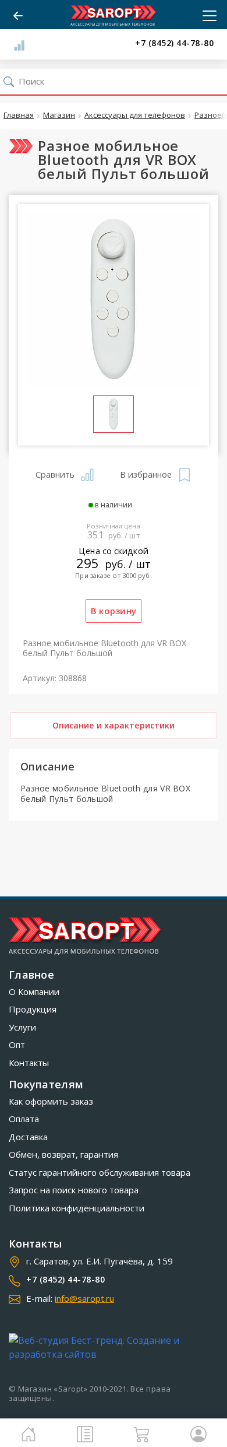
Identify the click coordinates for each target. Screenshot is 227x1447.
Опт (17, 1044)
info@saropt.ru (84, 1298)
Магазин (59, 115)
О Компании (34, 991)
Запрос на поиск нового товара (74, 1190)
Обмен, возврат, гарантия (63, 1154)
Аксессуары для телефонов (134, 115)
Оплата (24, 1118)
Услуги (22, 1027)
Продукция (32, 1009)
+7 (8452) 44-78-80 (174, 43)
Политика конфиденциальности (76, 1208)
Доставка (28, 1137)
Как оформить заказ (51, 1101)
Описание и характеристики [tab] (113, 725)
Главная (18, 115)
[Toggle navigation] (206, 16)
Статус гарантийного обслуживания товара (99, 1172)
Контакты (29, 1062)
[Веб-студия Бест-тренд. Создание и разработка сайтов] (113, 1347)
